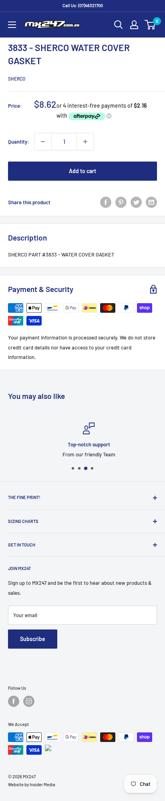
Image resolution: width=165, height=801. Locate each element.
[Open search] (118, 24)
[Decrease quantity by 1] (42, 141)
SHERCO (16, 78)
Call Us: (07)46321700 (82, 5)
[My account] (134, 24)
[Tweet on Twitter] (136, 202)
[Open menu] (12, 25)
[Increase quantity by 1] (85, 141)
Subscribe (32, 638)
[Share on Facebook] (105, 202)
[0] (150, 25)
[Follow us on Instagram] (28, 701)
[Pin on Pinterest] (121, 202)
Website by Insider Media (31, 784)
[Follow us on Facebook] (13, 701)
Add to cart (82, 171)
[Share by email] (151, 202)
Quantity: (18, 141)
